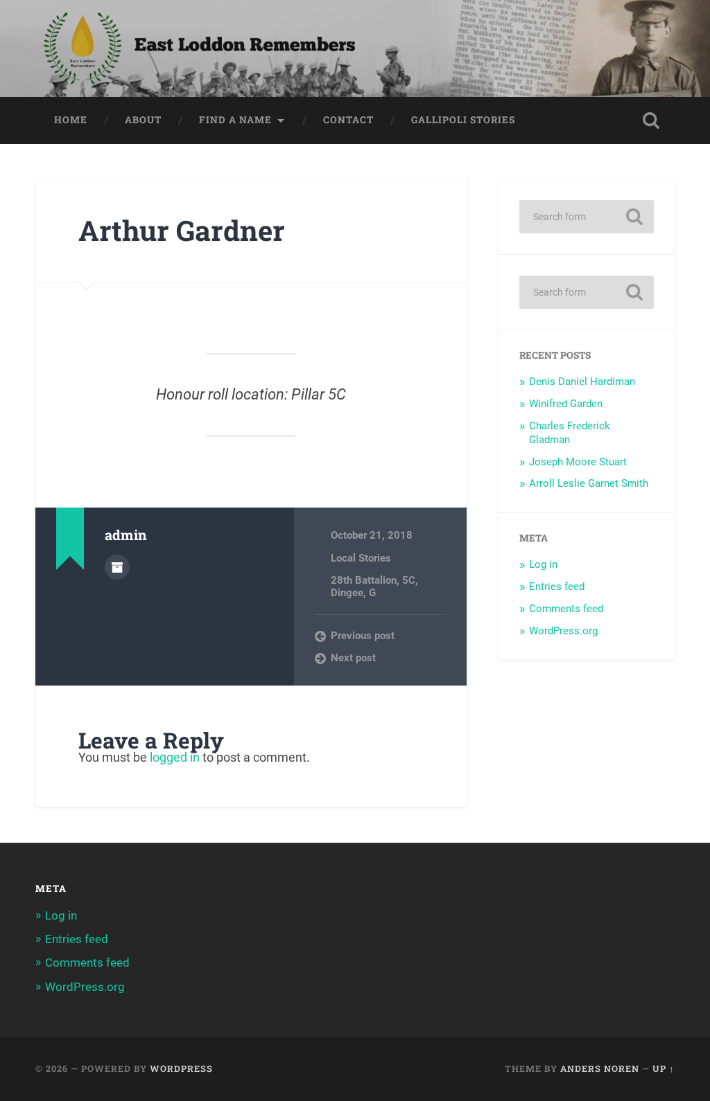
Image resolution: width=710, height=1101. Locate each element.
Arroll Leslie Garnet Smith (588, 483)
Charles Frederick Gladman (569, 433)
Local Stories (361, 558)
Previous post (363, 635)
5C (408, 580)
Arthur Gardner (181, 230)
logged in (175, 757)
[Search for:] (586, 216)
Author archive (117, 567)
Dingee (347, 593)
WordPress (181, 1068)
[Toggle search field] (651, 120)
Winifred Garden (566, 403)
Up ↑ (663, 1068)
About (143, 120)
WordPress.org (563, 631)
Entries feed (557, 586)
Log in (543, 564)
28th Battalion (364, 580)
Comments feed (566, 608)
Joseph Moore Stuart (578, 462)
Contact (348, 120)
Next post (353, 658)
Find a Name (235, 120)
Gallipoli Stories (463, 120)
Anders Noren (599, 1068)
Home (70, 120)
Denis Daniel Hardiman (582, 381)
